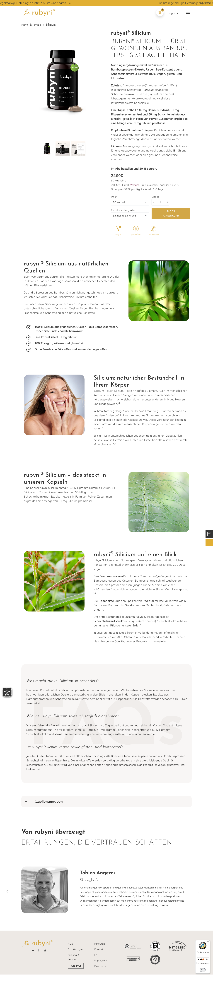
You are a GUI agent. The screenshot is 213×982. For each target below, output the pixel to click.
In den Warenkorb (170, 213)
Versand (134, 184)
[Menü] (208, 942)
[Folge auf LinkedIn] (32, 950)
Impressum (100, 960)
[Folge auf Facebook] (38, 950)
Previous (8, 891)
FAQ (96, 954)
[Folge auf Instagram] (45, 950)
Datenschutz (101, 966)
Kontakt (98, 949)
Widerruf (75, 965)
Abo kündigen (75, 949)
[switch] (203, 970)
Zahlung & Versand (73, 957)
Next (200, 891)
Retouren (99, 943)
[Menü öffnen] (187, 11)
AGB (70, 943)
